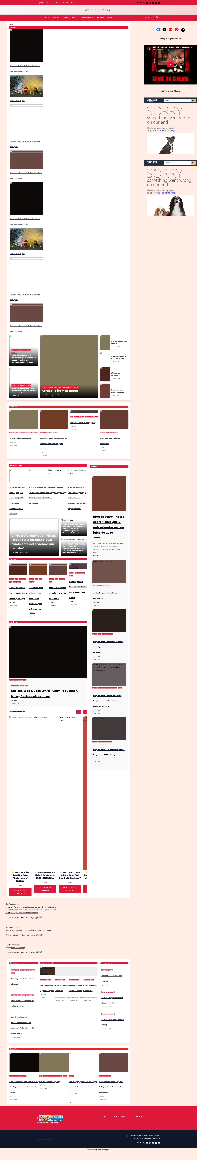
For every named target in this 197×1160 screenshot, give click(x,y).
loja (105, 1117)
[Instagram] (147, 3)
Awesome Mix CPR (13, 680)
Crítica (44, 387)
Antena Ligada (43, 979)
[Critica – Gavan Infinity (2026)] (84, 411)
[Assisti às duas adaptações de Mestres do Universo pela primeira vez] (54, 419)
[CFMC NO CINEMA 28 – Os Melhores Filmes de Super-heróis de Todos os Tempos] (38, 475)
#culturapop (46, 930)
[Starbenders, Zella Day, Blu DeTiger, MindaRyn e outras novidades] (113, 1062)
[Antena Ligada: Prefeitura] (90, 971)
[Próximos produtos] (85, 712)
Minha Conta (120, 1117)
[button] (48, 18)
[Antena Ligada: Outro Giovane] (76, 971)
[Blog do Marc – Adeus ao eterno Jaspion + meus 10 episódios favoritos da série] (109, 674)
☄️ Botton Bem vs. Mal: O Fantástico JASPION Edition (45, 875)
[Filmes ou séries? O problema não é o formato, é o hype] (105, 374)
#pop (39, 930)
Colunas (110, 17)
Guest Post (104, 970)
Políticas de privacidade (139, 1136)
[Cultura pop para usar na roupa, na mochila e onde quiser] (105, 358)
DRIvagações (108, 585)
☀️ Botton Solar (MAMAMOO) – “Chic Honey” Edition (20, 876)
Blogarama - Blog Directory (50, 1123)
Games (107, 992)
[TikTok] (150, 3)
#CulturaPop (10, 912)
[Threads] (156, 3)
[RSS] (159, 3)
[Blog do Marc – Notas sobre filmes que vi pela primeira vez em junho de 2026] (109, 620)
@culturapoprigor (12, 904)
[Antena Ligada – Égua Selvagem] (47, 971)
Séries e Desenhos (86, 17)
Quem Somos (44, 2)
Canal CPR (56, 17)
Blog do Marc (114, 385)
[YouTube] (138, 3)
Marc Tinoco (58, 387)
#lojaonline (20, 912)
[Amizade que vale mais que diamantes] (109, 571)
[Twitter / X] (144, 3)
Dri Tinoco (14, 352)
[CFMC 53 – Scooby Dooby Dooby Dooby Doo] (58, 475)
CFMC (45, 17)
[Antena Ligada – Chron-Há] (62, 971)
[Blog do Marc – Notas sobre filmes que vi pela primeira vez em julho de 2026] (105, 391)
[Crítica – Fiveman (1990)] (69, 366)
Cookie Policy (154, 1136)
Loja (72, 2)
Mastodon (40, 1123)
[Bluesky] (141, 3)
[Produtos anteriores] (78, 712)
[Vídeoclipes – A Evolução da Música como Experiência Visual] (78, 566)
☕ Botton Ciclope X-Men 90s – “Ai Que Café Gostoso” (70, 875)
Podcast (55, 2)
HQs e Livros (100, 17)
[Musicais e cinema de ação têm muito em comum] (58, 569)
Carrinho (65, 2)
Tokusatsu (75, 387)
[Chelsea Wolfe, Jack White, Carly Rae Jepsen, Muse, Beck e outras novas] (48, 652)
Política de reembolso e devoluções (147, 1139)
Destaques (50, 387)
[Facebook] (153, 3)
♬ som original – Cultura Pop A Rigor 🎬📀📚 (23, 917)
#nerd (27, 912)
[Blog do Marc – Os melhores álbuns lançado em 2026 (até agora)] (109, 728)
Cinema (66, 17)
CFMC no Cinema (21, 350)
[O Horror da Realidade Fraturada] (114, 419)
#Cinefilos (34, 912)
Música (74, 17)
